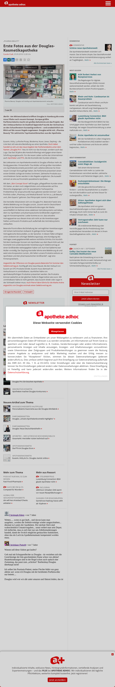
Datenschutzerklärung (18, 372)
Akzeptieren (57, 331)
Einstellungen (100, 376)
